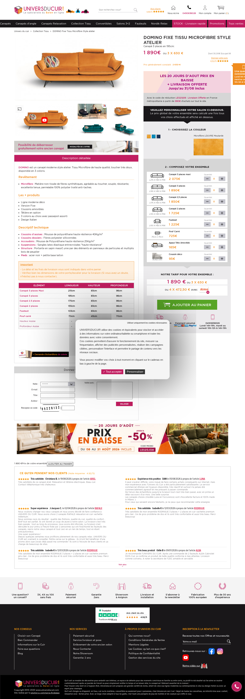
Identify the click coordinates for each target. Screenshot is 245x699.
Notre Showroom (83, 653)
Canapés (5, 23)
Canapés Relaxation (53, 23)
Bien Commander (28, 640)
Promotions (217, 23)
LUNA (202, 478)
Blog (20, 653)
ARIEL (93, 478)
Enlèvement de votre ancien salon (92, 644)
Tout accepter (113, 371)
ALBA (198, 550)
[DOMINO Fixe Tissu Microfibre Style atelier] (92, 111)
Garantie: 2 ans (82, 657)
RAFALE (98, 508)
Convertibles (104, 23)
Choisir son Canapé (29, 635)
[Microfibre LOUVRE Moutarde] (149, 136)
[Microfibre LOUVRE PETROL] (154, 136)
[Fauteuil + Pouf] (123, 128)
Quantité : (208, 174)
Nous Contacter (82, 648)
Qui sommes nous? (139, 635)
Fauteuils (140, 23)
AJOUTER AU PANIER (60, 464)
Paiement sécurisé (83, 635)
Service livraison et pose (87, 640)
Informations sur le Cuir (31, 644)
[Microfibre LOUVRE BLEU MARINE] (158, 136)
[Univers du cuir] (51, 10)
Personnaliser (135, 371)
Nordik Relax (159, 23)
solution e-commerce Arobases (45, 692)
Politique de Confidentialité (144, 653)
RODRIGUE (199, 508)
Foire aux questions (29, 648)
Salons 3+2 (123, 23)
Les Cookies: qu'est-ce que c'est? (147, 648)
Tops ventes (235, 23)
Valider (124, 404)
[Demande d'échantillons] (43, 354)
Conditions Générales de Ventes (146, 640)
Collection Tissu (81, 23)
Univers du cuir (21, 31)
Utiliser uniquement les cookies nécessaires (147, 323)
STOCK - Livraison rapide (190, 23)
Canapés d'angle (26, 23)
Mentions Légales (138, 644)
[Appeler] (237, 687)
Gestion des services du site (144, 657)
